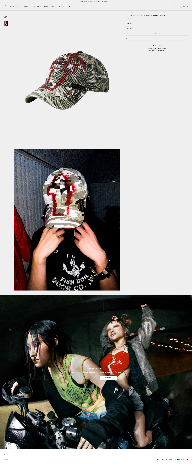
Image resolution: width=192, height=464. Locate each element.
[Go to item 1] (6, 16)
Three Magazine (62, 6)
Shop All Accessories (49, 6)
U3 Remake (128, 18)
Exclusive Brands (15, 6)
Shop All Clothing (36, 6)
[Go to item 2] (6, 23)
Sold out (157, 33)
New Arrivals (25, 6)
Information (72, 6)
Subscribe (108, 377)
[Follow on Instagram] (4, 454)
